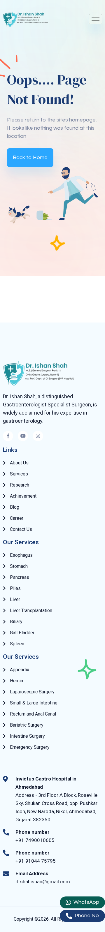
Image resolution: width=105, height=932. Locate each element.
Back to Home (30, 157)
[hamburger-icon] (95, 19)
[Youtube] (23, 436)
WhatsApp (85, 902)
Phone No (86, 915)
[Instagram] (38, 436)
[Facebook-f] (8, 436)
